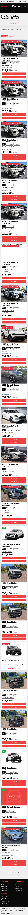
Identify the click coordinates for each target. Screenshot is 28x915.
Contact (3, 900)
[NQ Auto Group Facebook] (2, 1)
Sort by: (12, 29)
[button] (25, 6)
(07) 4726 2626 (21, 1)
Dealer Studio (10, 913)
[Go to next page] (22, 872)
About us (3, 898)
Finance (17, 886)
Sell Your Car (19, 890)
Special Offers (19, 888)
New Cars (4, 886)
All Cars (3, 885)
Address (11, 1)
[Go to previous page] (6, 872)
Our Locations (5, 896)
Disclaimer (4, 903)
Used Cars (4, 890)
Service (17, 885)
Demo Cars (4, 888)
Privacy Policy (5, 901)
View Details (14, 77)
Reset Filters (5, 36)
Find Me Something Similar (14, 668)
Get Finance (14, 73)
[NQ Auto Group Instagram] (4, 1)
